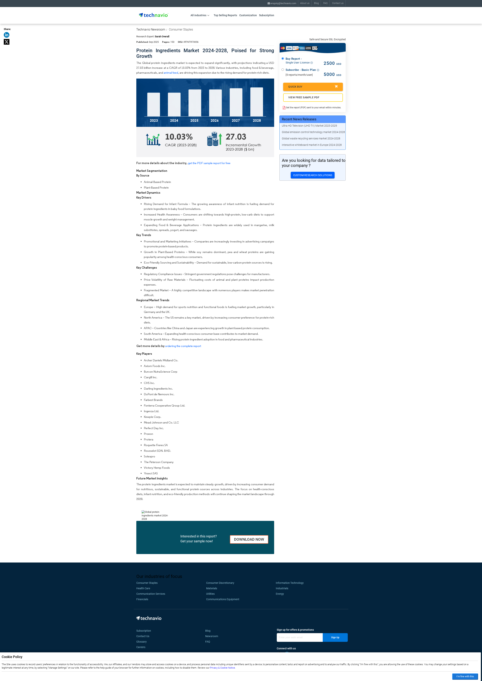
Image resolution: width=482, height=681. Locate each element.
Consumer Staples (181, 29)
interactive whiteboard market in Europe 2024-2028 (312, 144)
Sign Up (335, 637)
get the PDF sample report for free (209, 163)
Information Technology (290, 582)
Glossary (141, 641)
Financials (142, 599)
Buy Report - (298, 60)
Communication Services (150, 593)
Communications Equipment (222, 599)
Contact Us (142, 636)
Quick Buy (295, 86)
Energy (280, 593)
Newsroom (212, 636)
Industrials (282, 588)
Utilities (210, 593)
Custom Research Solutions (312, 175)
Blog (316, 3)
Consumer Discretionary (220, 582)
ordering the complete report (183, 346)
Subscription (266, 15)
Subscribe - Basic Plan (301, 70)
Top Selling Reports (225, 15)
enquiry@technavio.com (283, 3)
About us (305, 3)
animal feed (171, 72)
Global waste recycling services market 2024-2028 (311, 138)
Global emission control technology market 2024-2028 (313, 132)
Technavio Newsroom (150, 29)
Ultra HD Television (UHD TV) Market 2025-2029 (309, 125)
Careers (140, 647)
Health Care (143, 588)
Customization (248, 15)
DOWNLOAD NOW (249, 539)
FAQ (325, 3)
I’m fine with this (465, 676)
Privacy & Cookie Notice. (223, 667)
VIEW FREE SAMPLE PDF (303, 97)
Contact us (338, 3)
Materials (211, 588)
